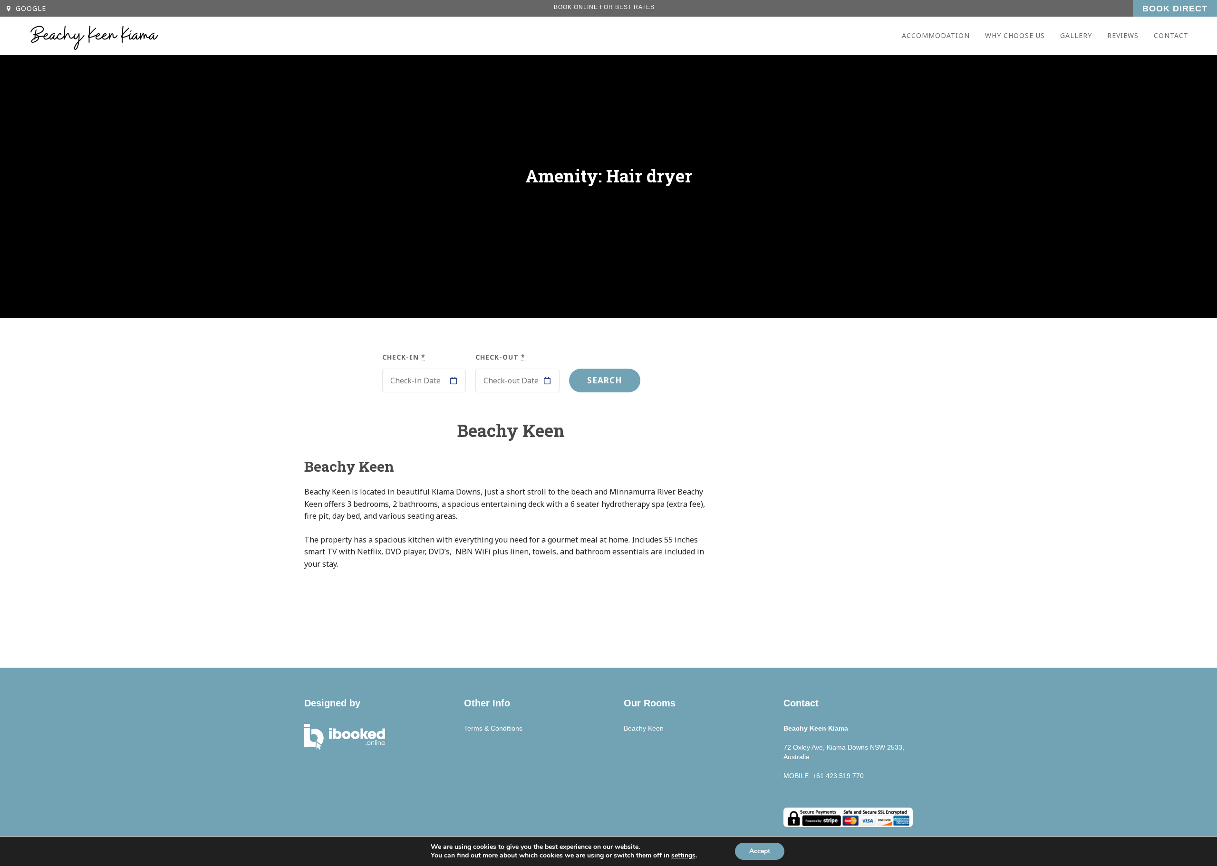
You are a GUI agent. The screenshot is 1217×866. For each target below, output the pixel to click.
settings (683, 855)
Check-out (500, 357)
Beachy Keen (349, 466)
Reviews (1123, 35)
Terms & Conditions (493, 728)
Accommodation (936, 35)
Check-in (403, 357)
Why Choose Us (1015, 35)
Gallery (1076, 35)
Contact (1171, 35)
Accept (759, 851)
